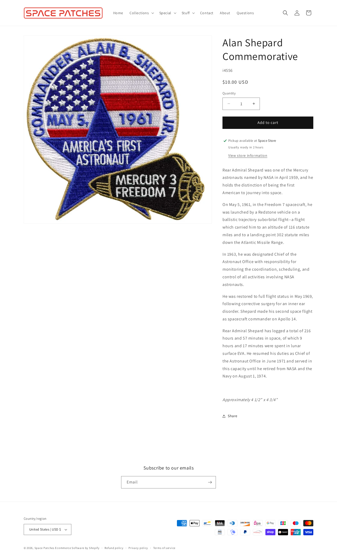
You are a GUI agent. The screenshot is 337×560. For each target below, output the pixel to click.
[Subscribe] (210, 482)
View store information (247, 155)
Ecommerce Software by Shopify (77, 548)
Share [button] (232, 415)
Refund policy (114, 548)
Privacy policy (138, 548)
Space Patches (44, 548)
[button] (141, 12)
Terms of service (164, 548)
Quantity (229, 93)
